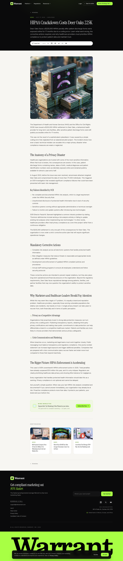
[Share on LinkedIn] (51, 43)
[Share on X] (48, 43)
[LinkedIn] (101, 502)
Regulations (37, 3)
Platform (27, 3)
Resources (46, 3)
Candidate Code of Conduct (18, 516)
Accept (105, 554)
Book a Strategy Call (103, 3)
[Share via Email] (66, 43)
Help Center (13, 511)
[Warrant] (16, 3)
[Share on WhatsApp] (62, 43)
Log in (12, 508)
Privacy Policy (14, 513)
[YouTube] (111, 502)
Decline (96, 554)
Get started (106, 494)
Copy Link (37, 43)
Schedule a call (16, 501)
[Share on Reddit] (58, 43)
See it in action (90, 3)
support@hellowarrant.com (17, 504)
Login (80, 3)
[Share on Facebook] (55, 43)
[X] (106, 502)
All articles (35, 12)
